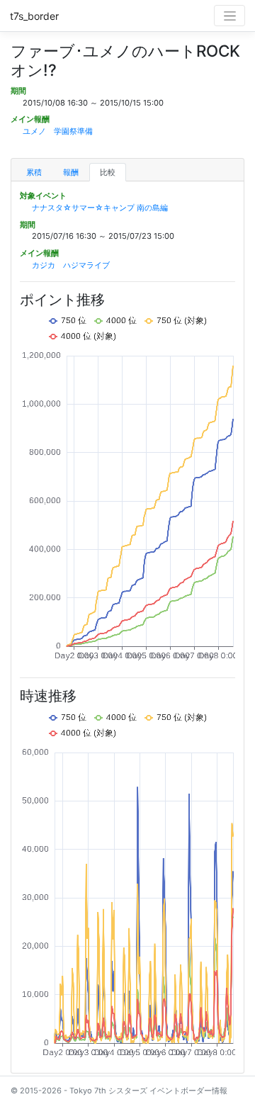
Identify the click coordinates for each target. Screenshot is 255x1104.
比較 (107, 172)
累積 (34, 172)
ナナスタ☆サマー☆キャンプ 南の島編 (100, 208)
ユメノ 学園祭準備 (58, 131)
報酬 (71, 172)
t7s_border (34, 16)
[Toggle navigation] (229, 15)
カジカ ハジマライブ (71, 265)
